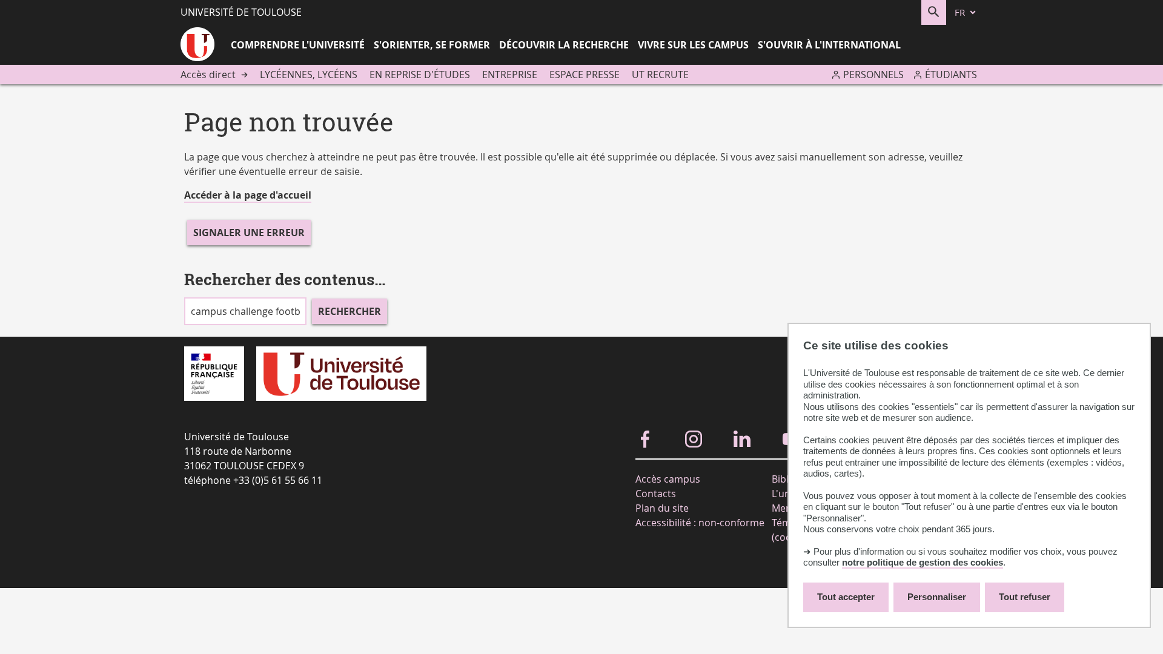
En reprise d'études (419, 74)
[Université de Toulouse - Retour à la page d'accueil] (197, 46)
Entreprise (509, 74)
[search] (245, 311)
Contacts (655, 493)
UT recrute (660, 74)
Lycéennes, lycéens (308, 74)
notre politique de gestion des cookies (922, 562)
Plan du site (662, 508)
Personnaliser (936, 597)
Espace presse (584, 74)
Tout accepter (846, 597)
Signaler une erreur (249, 232)
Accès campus (667, 479)
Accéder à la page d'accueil (247, 195)
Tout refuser (1024, 597)
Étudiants (951, 74)
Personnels (873, 74)
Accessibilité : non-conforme (699, 522)
